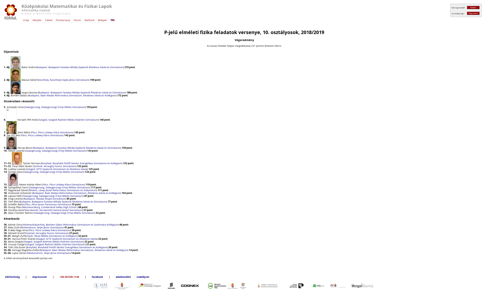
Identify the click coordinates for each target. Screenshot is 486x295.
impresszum (39, 276)
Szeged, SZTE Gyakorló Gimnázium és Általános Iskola (57, 169)
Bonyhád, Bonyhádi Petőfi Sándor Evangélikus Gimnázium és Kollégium (81, 163)
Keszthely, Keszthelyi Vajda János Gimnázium (63, 79)
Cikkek (48, 20)
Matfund (89, 20)
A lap (26, 20)
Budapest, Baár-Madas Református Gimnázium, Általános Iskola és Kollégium (72, 95)
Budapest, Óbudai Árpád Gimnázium (44, 198)
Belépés (473, 7)
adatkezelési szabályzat (132, 276)
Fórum (77, 20)
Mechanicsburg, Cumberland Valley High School (50, 207)
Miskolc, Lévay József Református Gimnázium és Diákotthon (62, 190)
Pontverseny (63, 20)
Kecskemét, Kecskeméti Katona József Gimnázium (54, 210)
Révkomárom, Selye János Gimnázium (42, 227)
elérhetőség (12, 276)
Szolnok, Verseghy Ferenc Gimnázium (55, 166)
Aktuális (37, 20)
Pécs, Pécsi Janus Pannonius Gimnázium (47, 204)
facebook (97, 276)
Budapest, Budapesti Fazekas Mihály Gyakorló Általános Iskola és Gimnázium (79, 67)
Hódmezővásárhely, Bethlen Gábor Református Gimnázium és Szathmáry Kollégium (70, 224)
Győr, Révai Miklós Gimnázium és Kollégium (52, 235)
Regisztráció (473, 13)
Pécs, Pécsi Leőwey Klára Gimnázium (52, 132)
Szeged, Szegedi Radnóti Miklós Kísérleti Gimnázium (68, 119)
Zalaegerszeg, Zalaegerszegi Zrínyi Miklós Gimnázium (55, 107)
